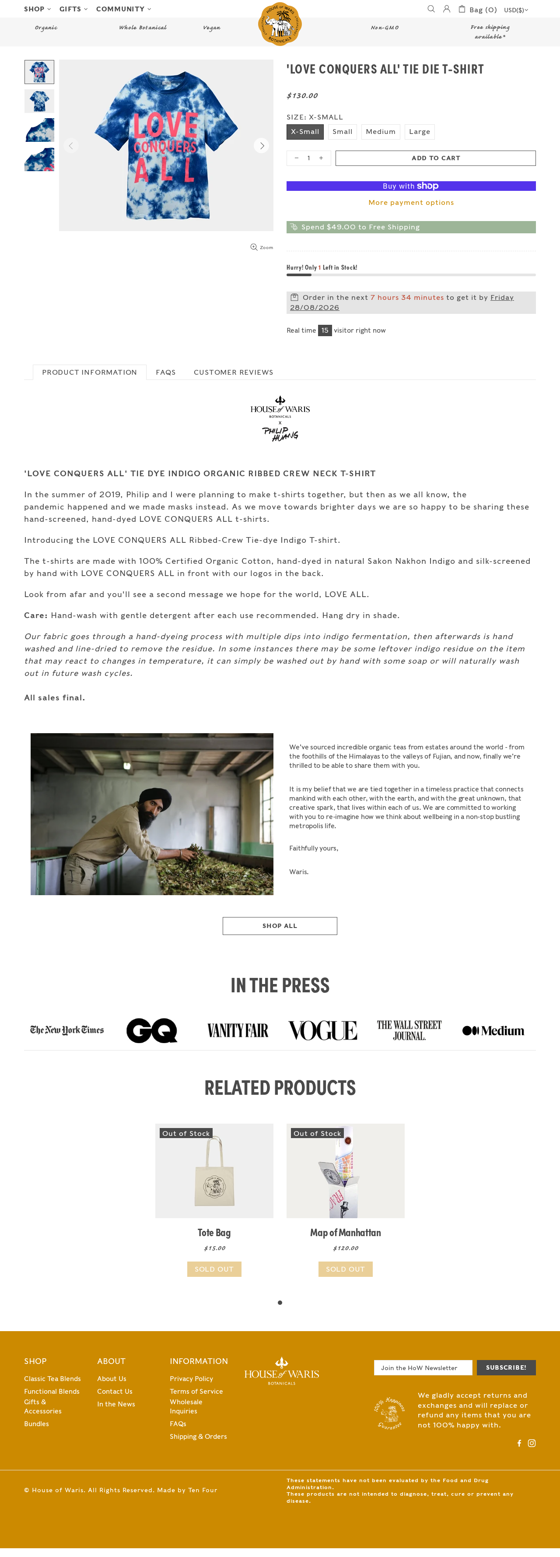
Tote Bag (214, 1232)
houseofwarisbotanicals (280, 24)
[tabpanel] (214, 1210)
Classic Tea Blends (52, 1379)
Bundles (36, 1424)
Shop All (280, 925)
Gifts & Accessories (43, 1406)
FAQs (178, 1424)
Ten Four (202, 1490)
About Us (111, 1379)
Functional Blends (52, 1391)
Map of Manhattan (345, 1232)
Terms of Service (196, 1391)
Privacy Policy (191, 1379)
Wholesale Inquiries (186, 1406)
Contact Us (115, 1391)
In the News (116, 1404)
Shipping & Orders (198, 1437)
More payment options (411, 202)
